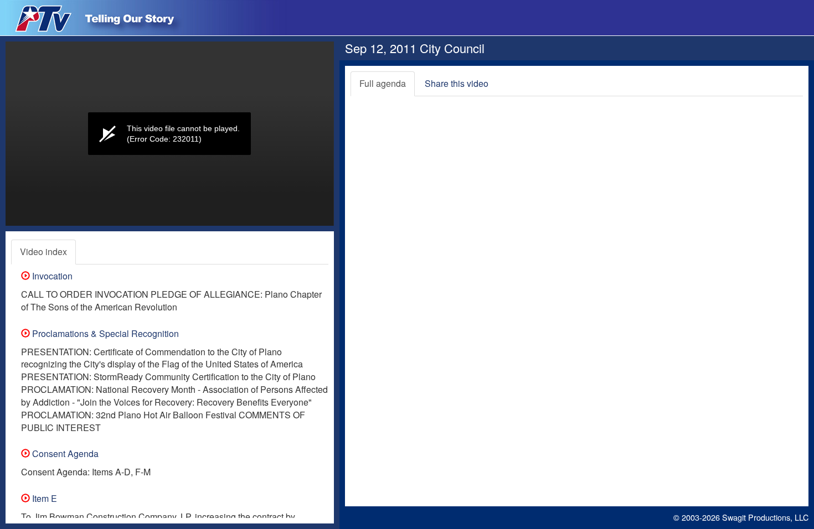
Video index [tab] (43, 251)
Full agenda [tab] (382, 83)
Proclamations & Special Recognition (104, 333)
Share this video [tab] (456, 83)
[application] (170, 134)
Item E (43, 498)
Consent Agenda (64, 453)
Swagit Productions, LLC (765, 517)
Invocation (51, 275)
